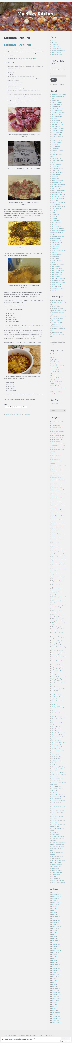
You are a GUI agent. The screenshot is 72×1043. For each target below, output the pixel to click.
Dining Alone (55, 166)
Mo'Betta (54, 224)
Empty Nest (55, 176)
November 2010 (56, 970)
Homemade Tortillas (57, 641)
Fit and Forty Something (58, 184)
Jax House (54, 216)
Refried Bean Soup (57, 761)
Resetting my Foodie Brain (59, 250)
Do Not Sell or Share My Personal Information (42, 1035)
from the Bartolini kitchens (57, 372)
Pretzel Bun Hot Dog (57, 747)
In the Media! (55, 46)
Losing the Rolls (56, 220)
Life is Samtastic (54, 376)
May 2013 (54, 910)
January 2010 (55, 990)
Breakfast (54, 483)
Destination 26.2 (56, 158)
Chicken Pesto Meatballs (58, 535)
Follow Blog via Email (57, 62)
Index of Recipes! (56, 48)
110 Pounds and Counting (59, 94)
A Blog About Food (57, 102)
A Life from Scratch (57, 104)
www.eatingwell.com (31, 58)
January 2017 (55, 892)
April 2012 (54, 936)
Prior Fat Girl (55, 248)
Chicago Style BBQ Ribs (58, 515)
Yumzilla (54, 290)
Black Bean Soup (56, 477)
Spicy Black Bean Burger (58, 810)
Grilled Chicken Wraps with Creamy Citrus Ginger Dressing (58, 607)
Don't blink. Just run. (55, 362)
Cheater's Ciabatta (57, 513)
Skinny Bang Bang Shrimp (59, 795)
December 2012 (56, 920)
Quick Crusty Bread (57, 749)
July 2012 (54, 930)
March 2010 (55, 986)
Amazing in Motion (57, 110)
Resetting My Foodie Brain (57, 366)
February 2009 (56, 1012)
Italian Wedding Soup (57, 655)
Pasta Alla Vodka (56, 727)
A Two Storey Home (55, 380)
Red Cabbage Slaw (57, 757)
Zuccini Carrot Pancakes (58, 882)
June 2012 (54, 932)
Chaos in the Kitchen (57, 132)
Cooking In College (57, 140)
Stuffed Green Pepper (58, 836)
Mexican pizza (55, 687)
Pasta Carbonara (56, 729)
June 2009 (54, 1004)
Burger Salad (55, 495)
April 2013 (54, 912)
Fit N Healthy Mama (57, 186)
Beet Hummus (56, 459)
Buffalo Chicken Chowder (58, 493)
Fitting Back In (56, 188)
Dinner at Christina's (57, 168)
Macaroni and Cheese (57, 671)
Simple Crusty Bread (57, 326)
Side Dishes (55, 792)
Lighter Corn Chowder (58, 669)
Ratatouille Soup (56, 755)
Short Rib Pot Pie (56, 787)
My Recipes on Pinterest (58, 50)
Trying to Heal (56, 276)
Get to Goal (55, 200)
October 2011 (55, 948)
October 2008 (55, 1020)
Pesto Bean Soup (56, 741)
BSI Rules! (54, 42)
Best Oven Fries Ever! (57, 300)
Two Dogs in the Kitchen (58, 278)
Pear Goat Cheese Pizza (58, 733)
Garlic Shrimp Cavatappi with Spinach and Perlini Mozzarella (57, 593)
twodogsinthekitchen (56, 370)
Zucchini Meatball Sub (58, 880)
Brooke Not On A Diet (58, 124)
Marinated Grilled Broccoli (59, 681)
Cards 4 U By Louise (57, 130)
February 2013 (56, 916)
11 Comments (27, 414)
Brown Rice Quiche (57, 491)
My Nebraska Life (56, 240)
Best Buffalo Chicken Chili (59, 465)
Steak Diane (55, 833)
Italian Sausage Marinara (58, 653)
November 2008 (56, 1018)
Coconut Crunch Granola (58, 555)
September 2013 (56, 902)
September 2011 (56, 950)
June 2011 (54, 956)
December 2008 (56, 1016)
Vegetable (54, 876)
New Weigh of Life (57, 242)
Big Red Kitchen (56, 120)
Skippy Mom (55, 256)
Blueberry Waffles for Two (59, 481)
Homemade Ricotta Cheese (59, 316)
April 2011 (54, 960)
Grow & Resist (54, 368)
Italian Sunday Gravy (57, 318)
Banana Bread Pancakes (58, 447)
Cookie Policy (29, 1039)
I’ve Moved (55, 44)
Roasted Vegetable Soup (58, 767)
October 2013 (55, 900)
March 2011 (55, 962)
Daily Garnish (55, 148)
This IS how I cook (57, 274)
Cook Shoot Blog (56, 134)
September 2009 (56, 998)
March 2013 (55, 914)
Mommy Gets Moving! (58, 228)
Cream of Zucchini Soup (58, 563)
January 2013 (55, 918)
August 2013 (55, 904)
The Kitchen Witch (57, 268)
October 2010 (55, 972)
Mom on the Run (56, 226)
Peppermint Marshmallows (59, 735)
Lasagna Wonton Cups (58, 665)
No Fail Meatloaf (56, 695)
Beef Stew (54, 457)
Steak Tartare (55, 834)
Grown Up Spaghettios (58, 627)
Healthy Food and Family (58, 206)
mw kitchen (53, 394)
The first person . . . (57, 52)
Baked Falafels (56, 441)
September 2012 (56, 926)
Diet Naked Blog (56, 164)
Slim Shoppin (55, 258)
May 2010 (54, 982)
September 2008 (56, 1022)
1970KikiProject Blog (55, 384)
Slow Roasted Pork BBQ (58, 801)
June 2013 (54, 908)
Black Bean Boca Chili (57, 475)
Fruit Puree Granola (57, 589)
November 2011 (56, 946)
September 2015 (56, 896)
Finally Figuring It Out (57, 180)
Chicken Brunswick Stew (58, 523)
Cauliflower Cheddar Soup (59, 503)
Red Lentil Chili (56, 759)
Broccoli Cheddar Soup (58, 489)
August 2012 (55, 928)
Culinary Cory (55, 144)
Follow (53, 80)
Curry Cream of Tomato (58, 577)
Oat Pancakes (55, 705)
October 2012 (55, 924)
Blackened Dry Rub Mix (58, 479)
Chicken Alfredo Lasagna (58, 517)
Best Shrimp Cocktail (57, 469)
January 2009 (55, 1014)
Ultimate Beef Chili (17, 45)
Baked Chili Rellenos (57, 437)
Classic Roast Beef (57, 549)
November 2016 (56, 894)
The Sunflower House (58, 270)
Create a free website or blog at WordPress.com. (16, 1035)
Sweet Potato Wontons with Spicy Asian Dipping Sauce (57, 848)
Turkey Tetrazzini (57, 870)
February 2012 (56, 940)
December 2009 (56, 992)
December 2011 (56, 944)
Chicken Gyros (56, 533)
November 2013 (56, 898)
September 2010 (56, 974)
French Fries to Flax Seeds (59, 194)
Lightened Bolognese (57, 667)
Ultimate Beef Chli (10, 414)
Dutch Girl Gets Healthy (58, 172)
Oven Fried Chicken (57, 320)
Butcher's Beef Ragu (57, 497)
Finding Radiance (56, 182)
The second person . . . (58, 54)
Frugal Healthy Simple (58, 198)
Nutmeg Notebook (57, 244)
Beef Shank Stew (56, 455)
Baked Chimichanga (57, 439)
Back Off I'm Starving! (57, 114)
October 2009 (55, 996)
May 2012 (54, 934)
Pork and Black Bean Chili (59, 743)
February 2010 (56, 988)
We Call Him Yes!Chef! (56, 382)
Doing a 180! (55, 170)
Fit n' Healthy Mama (55, 386)
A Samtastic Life (56, 106)
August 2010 (55, 976)
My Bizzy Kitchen (54, 360)
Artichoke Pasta (56, 425)
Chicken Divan (56, 306)
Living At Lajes (54, 364)
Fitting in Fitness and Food (59, 190)
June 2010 (54, 980)
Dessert (54, 579)
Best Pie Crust (56, 467)
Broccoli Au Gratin (57, 487)
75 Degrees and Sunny (56, 392)
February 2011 (56, 964)
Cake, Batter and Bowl (58, 128)
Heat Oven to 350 (56, 208)
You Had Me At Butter (58, 288)
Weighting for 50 (56, 284)
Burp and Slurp (56, 126)
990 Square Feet (56, 100)
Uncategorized (17, 414)
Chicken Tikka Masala (58, 537)
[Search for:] (58, 410)
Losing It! (54, 218)
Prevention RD (56, 246)
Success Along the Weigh (58, 264)
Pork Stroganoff (56, 745)
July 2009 (54, 1002)
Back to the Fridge (57, 116)
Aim (51, 356)
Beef (53, 453)
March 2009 (55, 1010)
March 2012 (55, 938)
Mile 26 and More (56, 222)
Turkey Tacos (55, 868)
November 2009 (56, 994)
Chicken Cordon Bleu (57, 529)
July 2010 (54, 978)
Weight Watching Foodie (58, 282)
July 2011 (54, 954)
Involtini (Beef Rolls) (57, 651)
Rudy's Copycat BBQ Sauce (59, 773)
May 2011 (54, 958)
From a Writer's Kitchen (58, 196)
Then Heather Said (57, 272)
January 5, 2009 (9, 42)
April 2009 (54, 1008)
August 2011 (55, 952)
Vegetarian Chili (56, 878)
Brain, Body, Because (57, 122)
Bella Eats (54, 118)
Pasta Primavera (56, 731)
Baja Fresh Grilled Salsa (58, 435)
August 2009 (55, 1000)
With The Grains (54, 354)
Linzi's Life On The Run (56, 378)
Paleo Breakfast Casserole (59, 717)
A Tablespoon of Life (57, 108)
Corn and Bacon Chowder (59, 557)
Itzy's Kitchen (55, 214)
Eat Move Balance (56, 174)
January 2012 (55, 942)
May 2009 (54, 1006)
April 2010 (54, 984)
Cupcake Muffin (56, 146)
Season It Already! (56, 254)
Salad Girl (54, 252)
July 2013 (54, 906)
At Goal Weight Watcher (58, 112)
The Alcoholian (56, 266)
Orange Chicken (56, 711)
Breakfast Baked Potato (58, 485)
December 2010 (56, 968)
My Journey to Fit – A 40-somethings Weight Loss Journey (57, 232)
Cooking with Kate (57, 142)
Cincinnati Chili (56, 547)
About (53, 40)
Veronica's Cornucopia (58, 280)
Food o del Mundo (57, 192)
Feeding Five (55, 178)
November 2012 (56, 922)
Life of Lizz (53, 358)
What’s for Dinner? (57, 286)
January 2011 (55, 966)
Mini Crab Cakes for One (58, 689)
